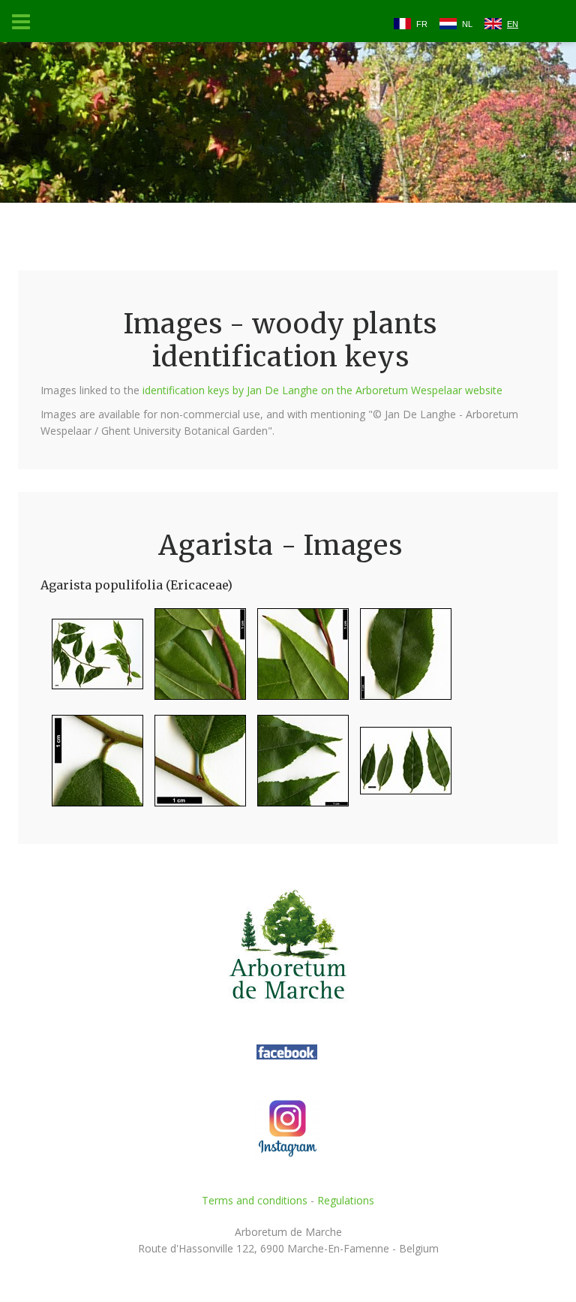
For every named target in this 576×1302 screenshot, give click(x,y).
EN (512, 24)
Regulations (345, 1200)
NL (467, 24)
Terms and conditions (255, 1200)
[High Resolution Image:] (91, 660)
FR (422, 24)
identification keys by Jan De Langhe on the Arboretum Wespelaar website (322, 390)
